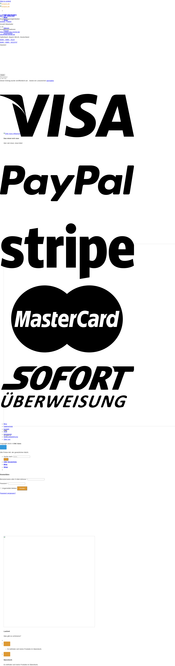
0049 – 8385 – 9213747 (8, 42)
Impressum (8, 434)
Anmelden (22, 488)
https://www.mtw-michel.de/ (10, 32)
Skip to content (5, 1)
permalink (50, 81)
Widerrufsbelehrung (11, 437)
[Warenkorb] (7, 644)
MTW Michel (7, 15)
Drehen (2, 22)
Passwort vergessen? (8, 493)
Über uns (7, 439)
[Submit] (6, 459)
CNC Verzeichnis (10, 462)
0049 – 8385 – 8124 (7, 40)
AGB (5, 432)
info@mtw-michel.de (7, 34)
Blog (5, 424)
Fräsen (8, 22)
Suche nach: (8, 456)
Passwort (4, 483)
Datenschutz (8, 426)
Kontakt (6, 429)
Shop (6, 467)
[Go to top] (3, 447)
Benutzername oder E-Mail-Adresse (13, 479)
